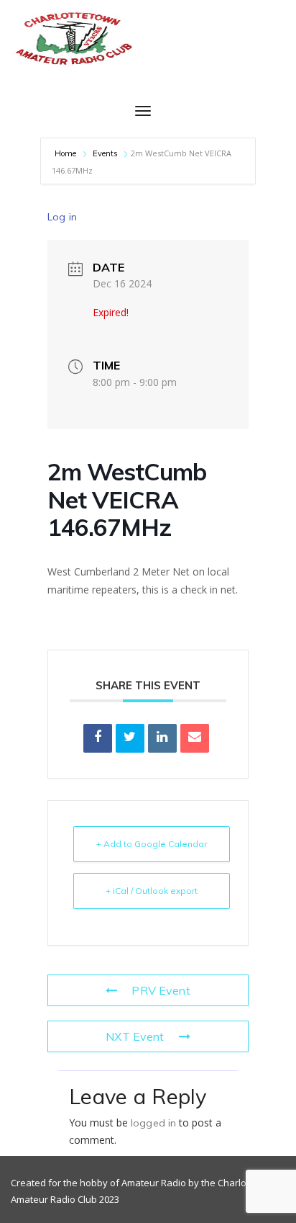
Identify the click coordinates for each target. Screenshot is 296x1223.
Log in (62, 216)
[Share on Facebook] (97, 738)
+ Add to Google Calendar (151, 843)
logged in (153, 1122)
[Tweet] (130, 738)
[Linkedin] (162, 738)
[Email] (194, 738)
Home (67, 153)
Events (106, 153)
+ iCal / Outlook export (152, 890)
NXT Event (135, 1036)
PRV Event (160, 990)
